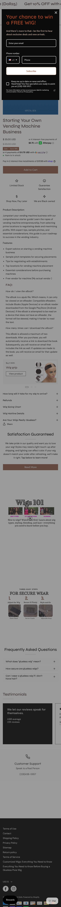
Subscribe (31, 71)
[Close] (55, 12)
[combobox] (13, 60)
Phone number (12, 53)
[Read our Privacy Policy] (54, 90)
